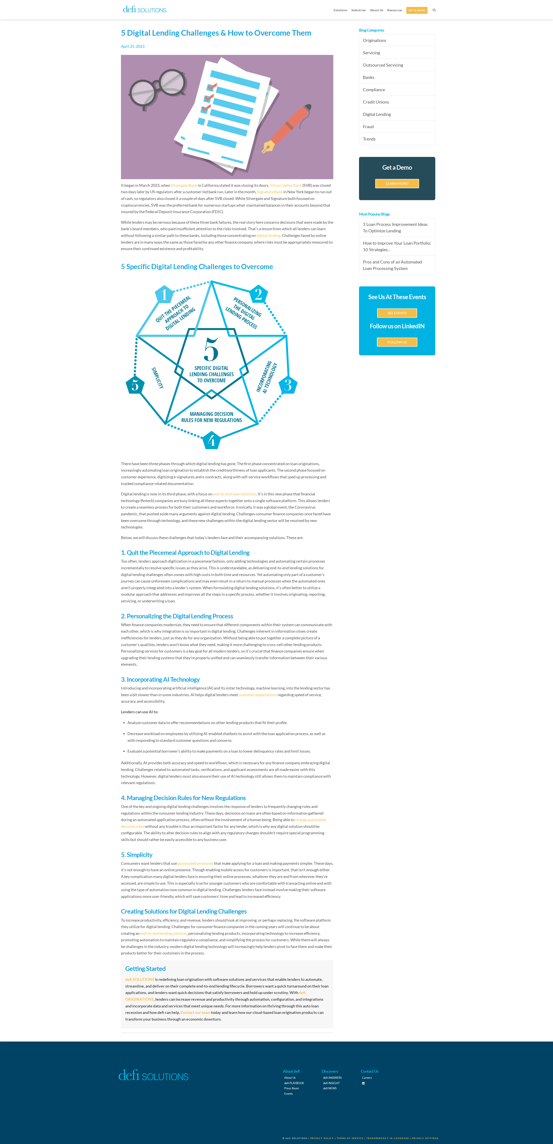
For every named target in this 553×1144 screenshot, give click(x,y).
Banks (368, 77)
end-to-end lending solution (163, 933)
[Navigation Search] (434, 9)
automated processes (195, 863)
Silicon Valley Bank (285, 185)
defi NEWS (330, 1088)
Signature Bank (270, 191)
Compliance (374, 89)
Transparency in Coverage (387, 1138)
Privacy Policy (322, 1138)
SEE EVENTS (397, 313)
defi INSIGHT (331, 1083)
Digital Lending (377, 114)
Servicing (371, 52)
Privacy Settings (425, 1138)
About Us (290, 1077)
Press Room (291, 1088)
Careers (367, 1077)
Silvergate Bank (183, 185)
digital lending (268, 235)
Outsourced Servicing (383, 64)
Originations (374, 40)
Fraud (368, 126)
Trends (369, 138)
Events (288, 1093)
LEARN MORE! (397, 183)
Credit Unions (376, 101)
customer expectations (258, 694)
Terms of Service (350, 1138)
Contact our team (195, 1012)
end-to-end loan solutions (234, 493)
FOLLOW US (397, 342)
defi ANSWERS (332, 1077)
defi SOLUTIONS (139, 979)
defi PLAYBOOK (294, 1083)
